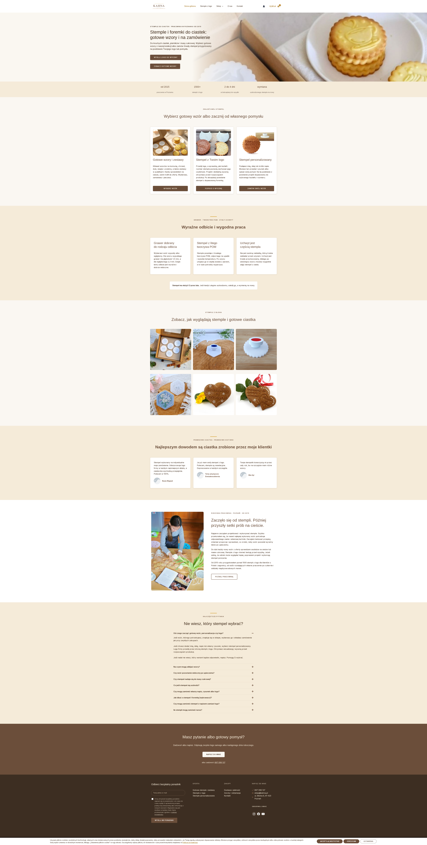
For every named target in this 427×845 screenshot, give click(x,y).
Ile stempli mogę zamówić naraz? (187, 710)
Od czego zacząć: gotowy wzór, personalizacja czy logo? (198, 633)
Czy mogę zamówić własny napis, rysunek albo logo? (196, 691)
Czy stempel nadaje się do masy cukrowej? (192, 679)
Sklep (218, 6)
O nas (230, 6)
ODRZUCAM (351, 841)
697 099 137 (220, 762)
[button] (222, 6)
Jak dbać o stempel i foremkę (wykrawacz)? (192, 698)
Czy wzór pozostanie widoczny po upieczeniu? (193, 673)
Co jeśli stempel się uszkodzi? (186, 685)
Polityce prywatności (190, 843)
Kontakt (240, 6)
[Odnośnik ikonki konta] (263, 6)
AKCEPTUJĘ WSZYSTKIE (329, 841)
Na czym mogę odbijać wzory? (186, 667)
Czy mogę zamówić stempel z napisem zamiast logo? (196, 704)
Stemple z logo (206, 6)
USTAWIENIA (368, 841)
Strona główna (190, 6)
